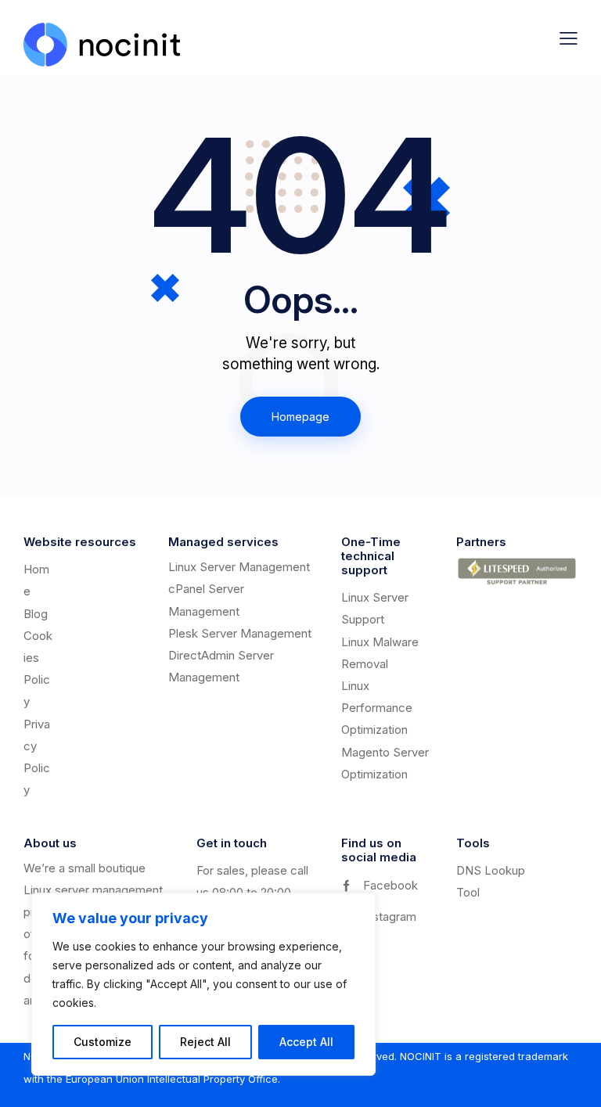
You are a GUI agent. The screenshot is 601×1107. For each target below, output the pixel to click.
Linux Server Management (239, 566)
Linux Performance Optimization (376, 707)
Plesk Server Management (239, 633)
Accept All (306, 1041)
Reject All (205, 1041)
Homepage (300, 416)
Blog (35, 613)
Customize (102, 1041)
